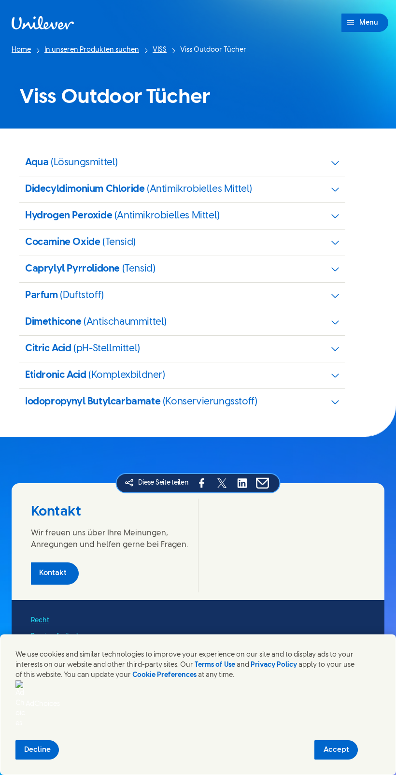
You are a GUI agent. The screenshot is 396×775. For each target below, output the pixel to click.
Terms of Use (215, 665)
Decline (37, 750)
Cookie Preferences (164, 675)
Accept (336, 750)
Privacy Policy (274, 665)
